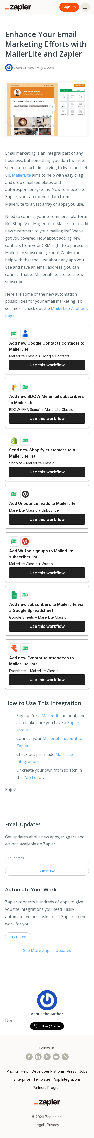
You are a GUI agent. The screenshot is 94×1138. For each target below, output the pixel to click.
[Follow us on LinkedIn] (38, 1056)
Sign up (69, 7)
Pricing (12, 1071)
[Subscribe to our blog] (65, 1056)
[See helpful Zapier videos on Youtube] (56, 1056)
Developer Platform (48, 1071)
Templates (42, 1079)
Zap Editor (33, 777)
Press (71, 1071)
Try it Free (18, 936)
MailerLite (21, 175)
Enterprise (22, 1079)
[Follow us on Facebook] (29, 1056)
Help (25, 1071)
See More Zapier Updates (47, 950)
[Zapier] (18, 7)
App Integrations (67, 1079)
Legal (39, 1125)
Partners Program (47, 1087)
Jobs (83, 1071)
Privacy (53, 1125)
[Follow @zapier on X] (47, 1056)
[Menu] (85, 7)
